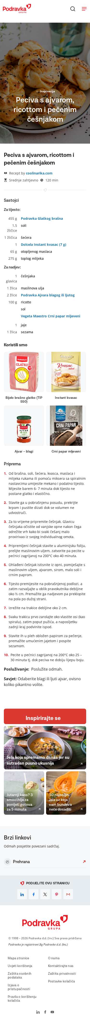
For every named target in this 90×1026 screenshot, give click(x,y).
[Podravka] (17, 12)
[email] (68, 894)
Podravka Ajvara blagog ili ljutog (48, 295)
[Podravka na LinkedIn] (38, 1012)
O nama (54, 958)
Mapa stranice (18, 958)
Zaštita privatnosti (62, 973)
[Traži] (73, 9)
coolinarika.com (39, 173)
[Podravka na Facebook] (45, 1012)
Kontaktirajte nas (61, 966)
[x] (45, 894)
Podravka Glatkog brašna (42, 218)
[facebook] (33, 894)
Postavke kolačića (61, 981)
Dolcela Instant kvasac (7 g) (43, 244)
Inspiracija (47, 91)
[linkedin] (22, 894)
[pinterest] (56, 894)
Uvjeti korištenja (20, 966)
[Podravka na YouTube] (52, 1012)
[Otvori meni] (84, 9)
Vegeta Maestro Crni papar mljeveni (50, 316)
